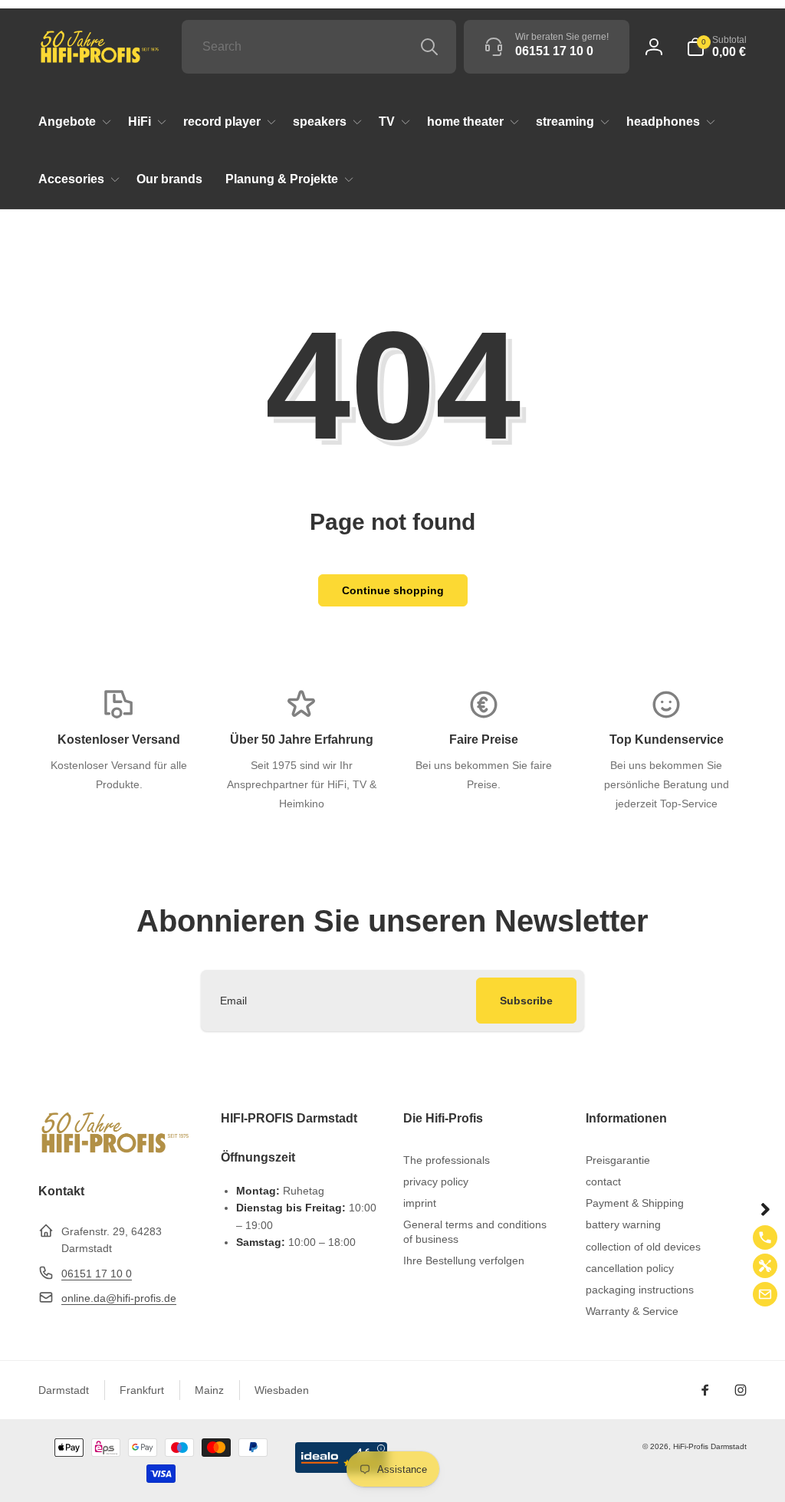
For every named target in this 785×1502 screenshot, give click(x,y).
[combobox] (319, 47)
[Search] (429, 46)
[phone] (765, 1237)
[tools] (765, 1266)
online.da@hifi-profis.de (118, 1298)
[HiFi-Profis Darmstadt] (115, 1151)
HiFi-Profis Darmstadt (710, 1446)
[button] (716, 46)
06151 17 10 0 (96, 1273)
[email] (765, 1294)
